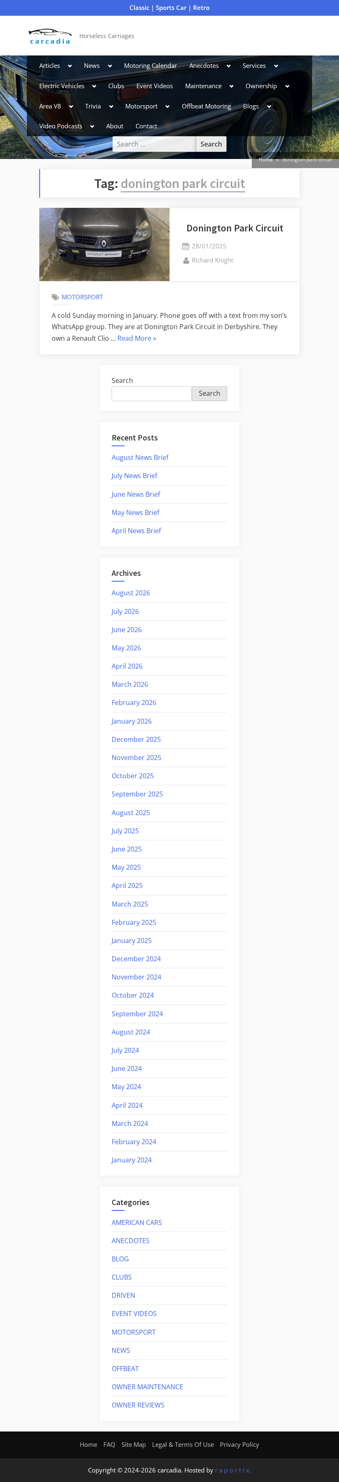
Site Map (134, 1444)
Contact (146, 126)
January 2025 (132, 940)
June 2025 (127, 849)
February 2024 (134, 1141)
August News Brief (140, 457)
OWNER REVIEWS (138, 1405)
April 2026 (127, 666)
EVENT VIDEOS (134, 1313)
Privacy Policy (239, 1444)
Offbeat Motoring (206, 106)
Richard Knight (212, 259)
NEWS (121, 1350)
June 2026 (127, 629)
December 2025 (136, 739)
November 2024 (136, 977)
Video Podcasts (60, 126)
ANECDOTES (131, 1240)
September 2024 (137, 1013)
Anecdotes (204, 65)
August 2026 (131, 592)
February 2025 (134, 922)
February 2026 (134, 702)
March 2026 (130, 684)
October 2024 (133, 995)
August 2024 (131, 1032)
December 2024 (136, 958)
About (114, 126)
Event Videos (154, 86)
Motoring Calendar (150, 65)
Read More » (136, 338)
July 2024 (125, 1050)
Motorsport (141, 106)
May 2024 (126, 1086)
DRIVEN (123, 1295)
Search (122, 380)
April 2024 (127, 1105)
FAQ (109, 1444)
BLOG (120, 1258)
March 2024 (130, 1123)
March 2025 (130, 904)
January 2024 (132, 1159)
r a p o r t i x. (233, 1470)
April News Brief (136, 530)
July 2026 (125, 611)
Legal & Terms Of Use (183, 1444)
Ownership (261, 86)
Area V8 (50, 106)
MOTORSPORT (82, 297)
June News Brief (136, 494)
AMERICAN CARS (137, 1222)
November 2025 (136, 757)
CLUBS (122, 1277)
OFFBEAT (125, 1368)
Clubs (116, 86)
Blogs (251, 106)
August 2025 (131, 812)
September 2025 (137, 794)
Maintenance (203, 86)
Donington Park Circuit (234, 227)
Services (254, 65)
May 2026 (126, 647)
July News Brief (134, 475)
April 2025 (127, 885)
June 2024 (127, 1068)
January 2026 (132, 721)
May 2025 (126, 867)
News (92, 65)
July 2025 (125, 830)
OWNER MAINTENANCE (147, 1386)
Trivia (93, 106)
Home (88, 1444)
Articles (49, 65)
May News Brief (135, 512)
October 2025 (133, 775)
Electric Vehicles (61, 86)
